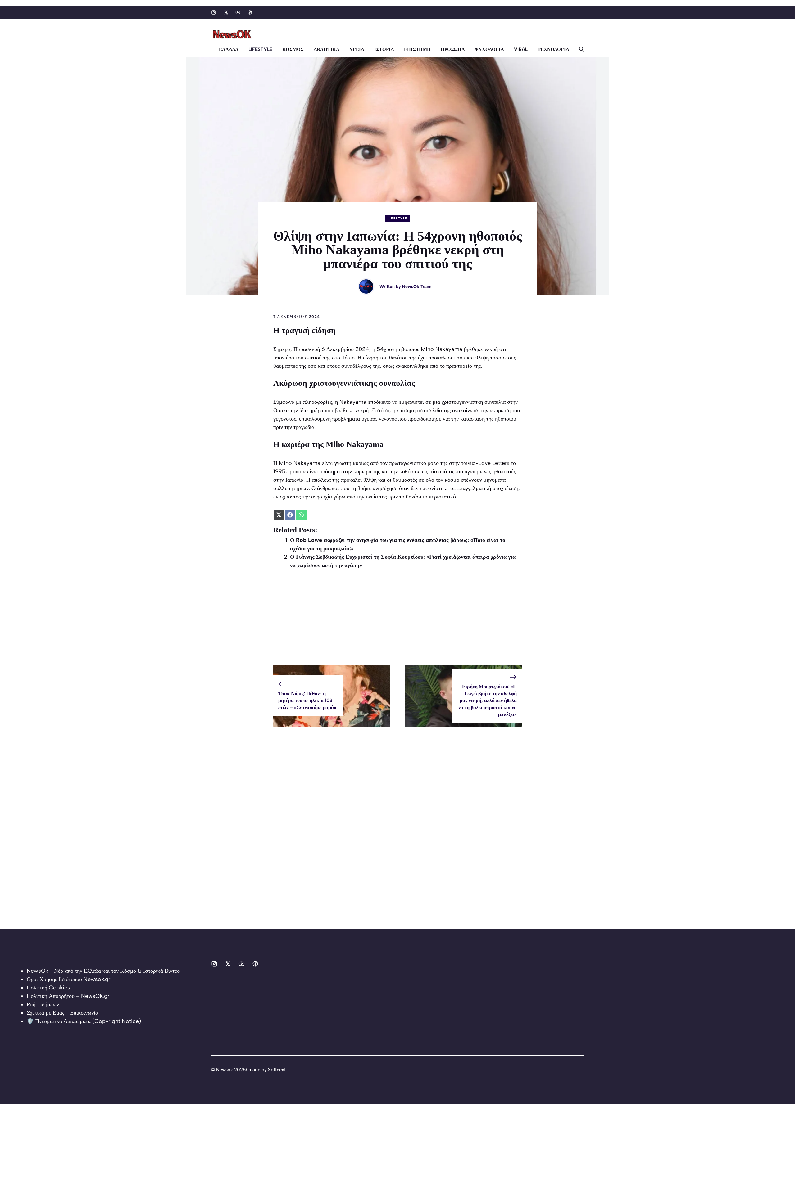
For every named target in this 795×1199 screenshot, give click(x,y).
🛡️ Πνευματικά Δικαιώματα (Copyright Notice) (84, 1021)
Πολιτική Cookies (48, 987)
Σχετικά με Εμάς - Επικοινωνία (62, 1012)
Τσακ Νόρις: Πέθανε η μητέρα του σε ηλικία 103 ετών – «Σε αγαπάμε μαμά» (307, 700)
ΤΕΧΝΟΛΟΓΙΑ (553, 49)
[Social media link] (213, 12)
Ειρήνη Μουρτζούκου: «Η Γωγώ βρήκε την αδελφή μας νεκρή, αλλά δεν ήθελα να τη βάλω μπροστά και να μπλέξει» (487, 701)
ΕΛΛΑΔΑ (228, 49)
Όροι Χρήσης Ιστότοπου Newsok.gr (68, 979)
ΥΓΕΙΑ (356, 49)
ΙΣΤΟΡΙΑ (384, 49)
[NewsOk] (233, 34)
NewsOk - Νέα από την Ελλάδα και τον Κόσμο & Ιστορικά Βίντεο (103, 970)
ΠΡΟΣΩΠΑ (453, 49)
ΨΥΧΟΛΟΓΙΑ (489, 49)
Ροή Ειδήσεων (43, 1004)
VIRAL (521, 49)
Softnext (277, 1069)
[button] (579, 49)
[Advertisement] (397, 621)
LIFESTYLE (260, 49)
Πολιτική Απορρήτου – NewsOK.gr (68, 996)
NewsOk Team (416, 286)
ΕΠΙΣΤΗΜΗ (417, 49)
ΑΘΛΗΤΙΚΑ (326, 49)
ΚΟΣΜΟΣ (293, 49)
